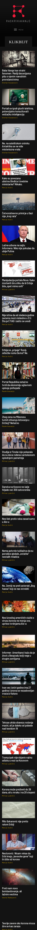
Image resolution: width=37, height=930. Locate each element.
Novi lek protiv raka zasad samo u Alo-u (18, 520)
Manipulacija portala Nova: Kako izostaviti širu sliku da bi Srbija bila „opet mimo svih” (18, 283)
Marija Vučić (7, 187)
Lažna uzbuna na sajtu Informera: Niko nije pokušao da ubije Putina (18, 248)
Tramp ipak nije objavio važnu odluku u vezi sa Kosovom (17, 759)
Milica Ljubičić (8, 289)
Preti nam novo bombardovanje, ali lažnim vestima (12, 891)
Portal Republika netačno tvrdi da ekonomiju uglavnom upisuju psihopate (17, 385)
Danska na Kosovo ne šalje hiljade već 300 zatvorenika (16, 488)
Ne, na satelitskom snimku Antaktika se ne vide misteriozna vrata (15, 146)
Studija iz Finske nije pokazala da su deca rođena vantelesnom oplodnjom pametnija (18, 455)
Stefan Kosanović (10, 83)
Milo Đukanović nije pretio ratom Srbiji (15, 823)
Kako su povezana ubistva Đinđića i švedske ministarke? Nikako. (15, 181)
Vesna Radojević (9, 897)
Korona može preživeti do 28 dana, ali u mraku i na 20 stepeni (18, 791)
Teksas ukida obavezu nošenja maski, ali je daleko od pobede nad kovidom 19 (17, 725)
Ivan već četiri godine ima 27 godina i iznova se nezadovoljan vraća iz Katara (18, 690)
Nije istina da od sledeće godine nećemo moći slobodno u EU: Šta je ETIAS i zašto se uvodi (18, 318)
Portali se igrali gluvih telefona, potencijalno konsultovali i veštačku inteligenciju (18, 111)
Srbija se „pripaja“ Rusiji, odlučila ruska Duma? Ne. (15, 351)
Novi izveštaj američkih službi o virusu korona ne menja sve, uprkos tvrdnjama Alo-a (18, 620)
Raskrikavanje (8, 391)
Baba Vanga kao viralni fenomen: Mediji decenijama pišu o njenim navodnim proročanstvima (16, 75)
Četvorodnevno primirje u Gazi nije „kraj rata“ (17, 215)
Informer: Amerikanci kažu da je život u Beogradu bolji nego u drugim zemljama (18, 655)
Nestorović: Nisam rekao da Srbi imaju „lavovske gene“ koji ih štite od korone (17, 856)
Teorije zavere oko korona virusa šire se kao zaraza (18, 925)
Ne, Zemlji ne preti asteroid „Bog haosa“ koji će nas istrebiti (18, 587)
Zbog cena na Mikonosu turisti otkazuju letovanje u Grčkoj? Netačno (15, 420)
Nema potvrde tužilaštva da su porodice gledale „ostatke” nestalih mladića (17, 553)
